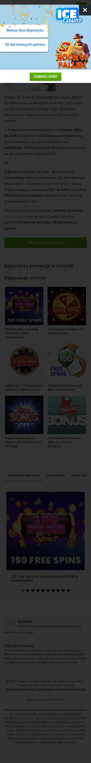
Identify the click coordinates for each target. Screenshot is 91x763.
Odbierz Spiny (45, 76)
